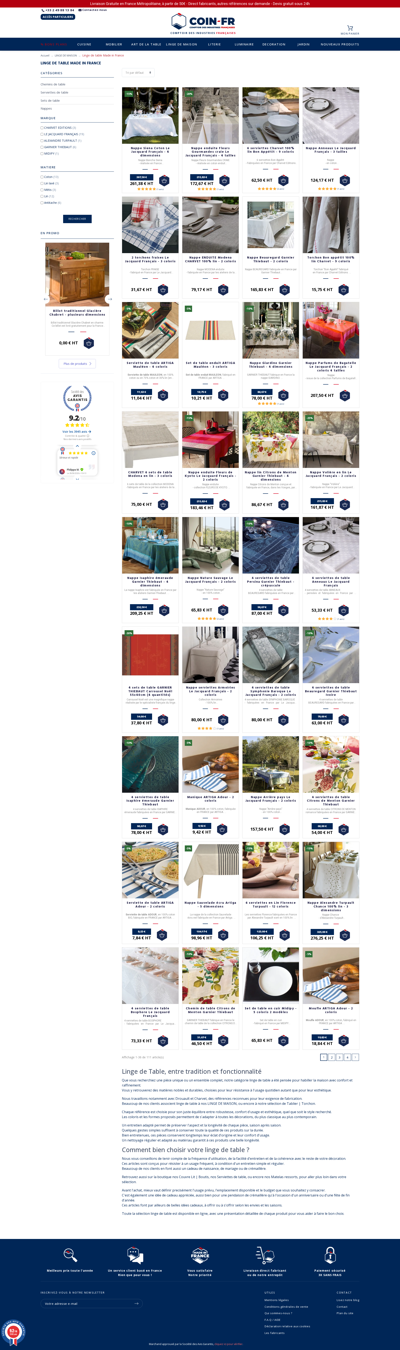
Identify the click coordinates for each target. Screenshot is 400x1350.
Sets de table (50, 100)
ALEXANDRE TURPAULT (62, 140)
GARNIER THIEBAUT (60, 147)
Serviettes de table (54, 92)
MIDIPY (51, 153)
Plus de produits (75, 363)
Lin (49, 196)
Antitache (52, 203)
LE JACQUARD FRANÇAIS (64, 134)
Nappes (46, 108)
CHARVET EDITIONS (60, 128)
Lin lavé (51, 183)
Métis (50, 190)
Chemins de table (53, 84)
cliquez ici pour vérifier (228, 1344)
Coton (51, 177)
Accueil (45, 55)
